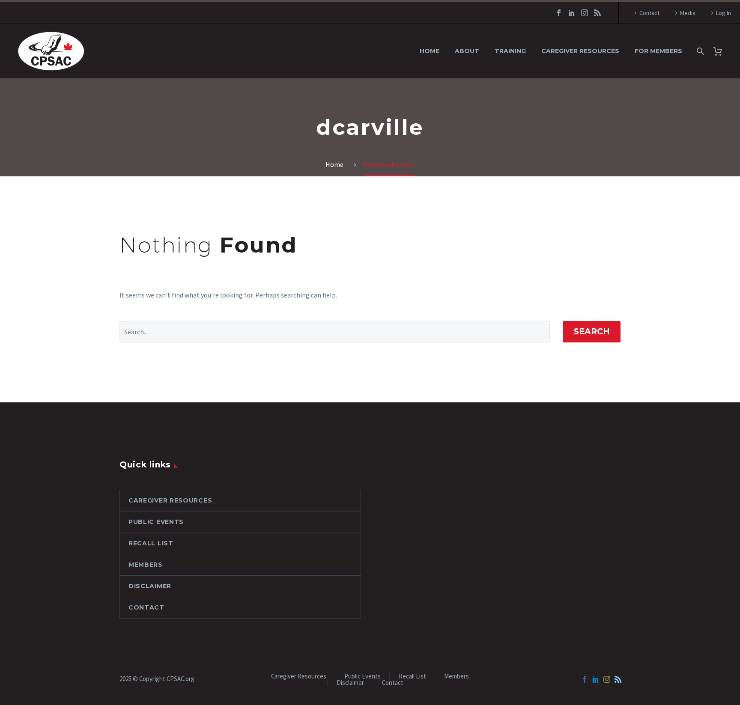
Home (429, 51)
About (467, 51)
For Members (658, 51)
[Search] (699, 51)
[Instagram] (584, 12)
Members (145, 564)
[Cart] (720, 51)
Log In (723, 13)
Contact (649, 13)
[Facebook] (558, 12)
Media (687, 13)
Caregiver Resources (580, 51)
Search (591, 331)
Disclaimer (149, 586)
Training (510, 51)
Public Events (156, 522)
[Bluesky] (597, 12)
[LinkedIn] (571, 12)
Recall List (150, 543)
